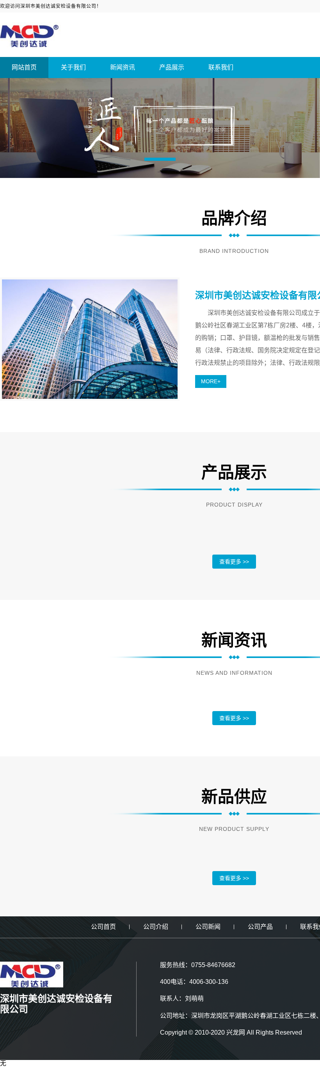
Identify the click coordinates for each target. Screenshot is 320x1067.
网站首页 (24, 67)
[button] (160, 159)
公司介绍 (155, 926)
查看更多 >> (234, 561)
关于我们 (73, 67)
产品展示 (171, 67)
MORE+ (210, 381)
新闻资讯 (122, 67)
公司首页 (103, 926)
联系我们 (220, 67)
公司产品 (260, 926)
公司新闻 (208, 926)
